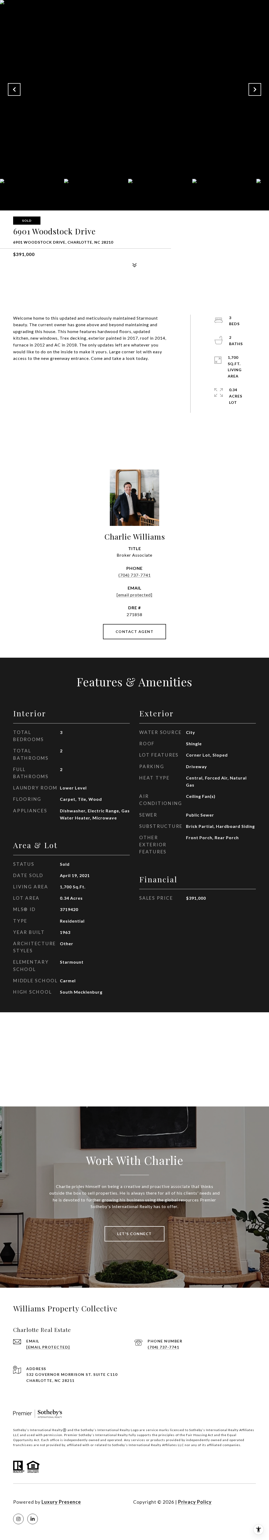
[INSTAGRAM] (18, 1519)
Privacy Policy (195, 1502)
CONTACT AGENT (135, 631)
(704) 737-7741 (134, 574)
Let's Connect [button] (134, 1233)
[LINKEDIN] (32, 1519)
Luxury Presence (61, 1502)
